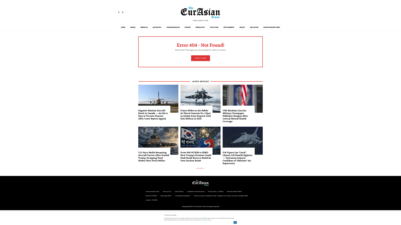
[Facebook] (118, 12)
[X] (122, 12)
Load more (199, 168)
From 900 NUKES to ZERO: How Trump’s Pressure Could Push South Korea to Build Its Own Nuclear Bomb (195, 156)
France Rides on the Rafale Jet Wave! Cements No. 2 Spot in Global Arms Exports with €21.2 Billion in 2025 (195, 114)
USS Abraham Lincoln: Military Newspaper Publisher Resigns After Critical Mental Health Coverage (235, 116)
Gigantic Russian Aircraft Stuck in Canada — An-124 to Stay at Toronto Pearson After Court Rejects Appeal (153, 114)
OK (235, 222)
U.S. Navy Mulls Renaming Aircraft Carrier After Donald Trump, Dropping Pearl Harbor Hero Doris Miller (153, 156)
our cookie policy (206, 220)
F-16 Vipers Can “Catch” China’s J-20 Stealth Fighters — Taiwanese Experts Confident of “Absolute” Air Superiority (237, 158)
